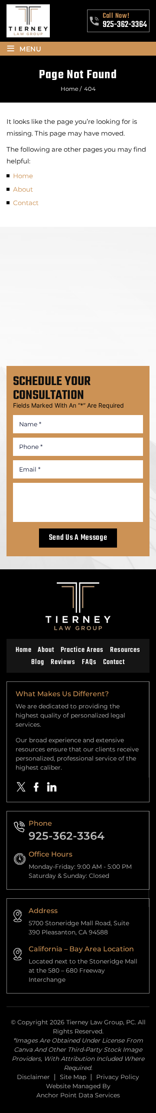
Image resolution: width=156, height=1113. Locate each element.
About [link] (23, 189)
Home (24, 650)
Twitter (21, 787)
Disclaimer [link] (33, 1077)
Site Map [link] (73, 1077)
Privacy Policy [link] (117, 1077)
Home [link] (23, 176)
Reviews (63, 662)
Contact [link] (26, 203)
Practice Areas (82, 650)
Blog (37, 662)
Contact (114, 662)
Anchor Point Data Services (78, 1095)
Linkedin (52, 787)
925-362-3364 (125, 25)
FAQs (89, 662)
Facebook (36, 787)
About (46, 650)
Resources (125, 650)
